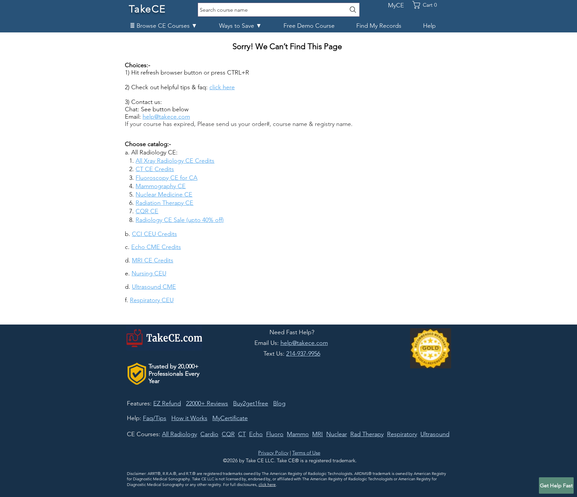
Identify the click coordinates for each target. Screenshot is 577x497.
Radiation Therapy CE (164, 203)
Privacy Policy (273, 453)
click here (267, 484)
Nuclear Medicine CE (164, 194)
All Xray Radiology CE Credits (175, 160)
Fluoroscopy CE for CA (166, 177)
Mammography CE (161, 186)
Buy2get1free (250, 403)
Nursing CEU (149, 273)
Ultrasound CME (154, 286)
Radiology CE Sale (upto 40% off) (180, 220)
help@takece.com (166, 116)
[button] (169, 26)
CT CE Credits (155, 169)
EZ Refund (167, 403)
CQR (228, 434)
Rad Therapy (367, 434)
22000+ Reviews (207, 403)
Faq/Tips (154, 418)
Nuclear (336, 434)
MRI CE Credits (152, 260)
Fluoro (274, 434)
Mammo (298, 434)
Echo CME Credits (156, 247)
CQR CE (147, 211)
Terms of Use (306, 453)
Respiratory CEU (152, 300)
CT (242, 434)
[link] (428, 5)
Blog (279, 403)
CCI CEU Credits (154, 234)
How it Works (189, 418)
